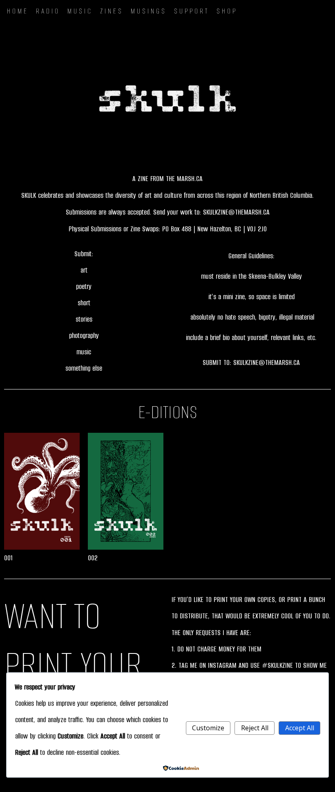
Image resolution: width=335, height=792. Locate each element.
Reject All (254, 727)
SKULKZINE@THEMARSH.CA (236, 212)
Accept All (299, 727)
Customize (208, 727)
